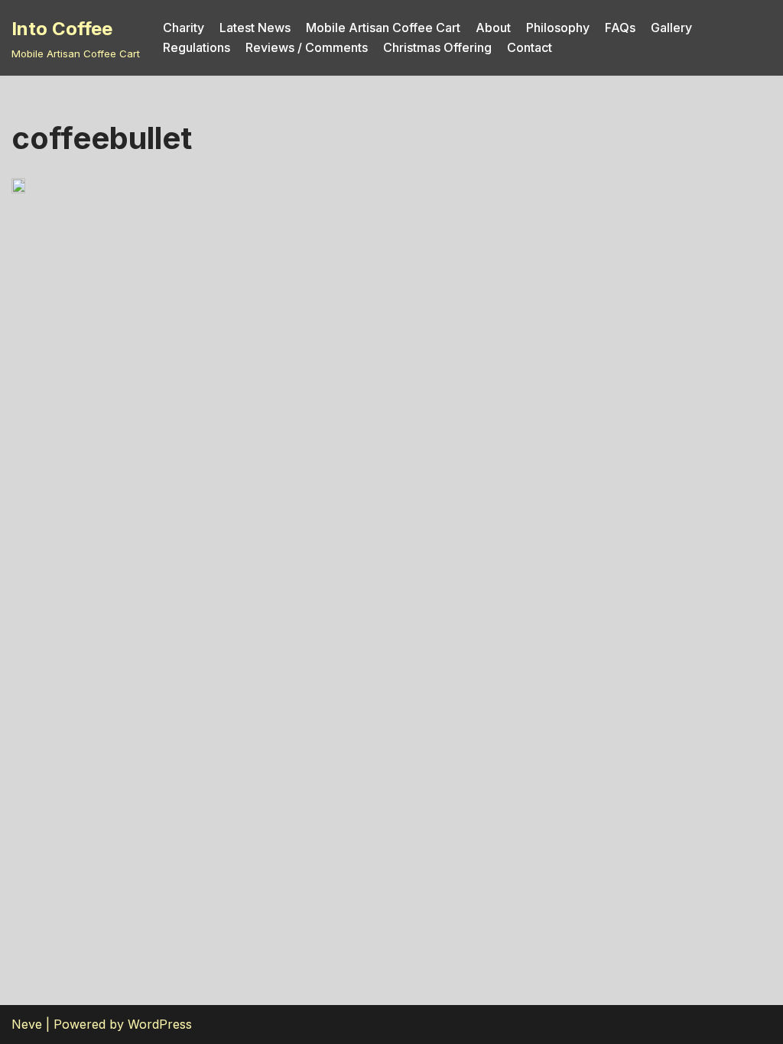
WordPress (160, 1024)
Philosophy (558, 27)
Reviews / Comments (306, 47)
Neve (26, 1024)
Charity (183, 27)
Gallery (671, 27)
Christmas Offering (437, 47)
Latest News (255, 27)
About (493, 27)
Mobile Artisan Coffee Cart (383, 27)
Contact (529, 47)
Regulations (196, 47)
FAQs (620, 27)
